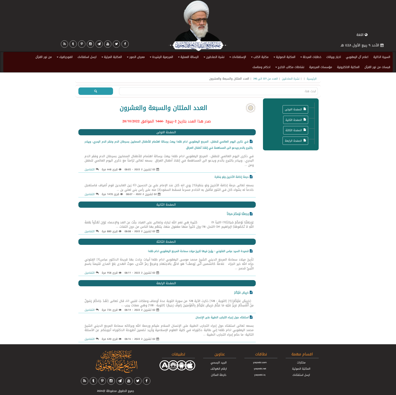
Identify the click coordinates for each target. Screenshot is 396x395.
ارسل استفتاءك (87, 57)
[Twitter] (116, 44)
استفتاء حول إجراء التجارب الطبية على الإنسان (222, 317)
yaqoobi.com (260, 362)
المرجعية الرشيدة (160, 57)
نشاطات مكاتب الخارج (289, 67)
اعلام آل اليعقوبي (357, 57)
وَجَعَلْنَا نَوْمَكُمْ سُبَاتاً (238, 213)
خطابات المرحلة (310, 57)
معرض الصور (135, 57)
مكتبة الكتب (259, 57)
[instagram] (90, 44)
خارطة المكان (218, 374)
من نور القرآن (43, 57)
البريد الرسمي (219, 362)
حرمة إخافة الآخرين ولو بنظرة (231, 176)
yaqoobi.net (260, 368)
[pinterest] (81, 44)
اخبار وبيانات (333, 57)
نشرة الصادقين (213, 57)
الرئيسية (312, 78)
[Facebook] (125, 44)
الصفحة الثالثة (293, 130)
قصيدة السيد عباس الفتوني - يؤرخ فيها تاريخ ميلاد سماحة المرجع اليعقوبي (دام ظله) (198, 251)
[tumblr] (73, 44)
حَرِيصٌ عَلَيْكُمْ (241, 292)
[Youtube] (107, 44)
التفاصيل (90, 169)
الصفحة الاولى (293, 109)
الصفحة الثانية (293, 119)
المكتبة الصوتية (283, 57)
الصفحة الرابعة (293, 140)
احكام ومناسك (261, 67)
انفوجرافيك (64, 57)
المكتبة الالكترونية (348, 67)
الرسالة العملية (188, 57)
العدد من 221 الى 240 (265, 78)
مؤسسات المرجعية (320, 67)
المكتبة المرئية (111, 57)
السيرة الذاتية (381, 57)
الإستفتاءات (237, 57)
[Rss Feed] (64, 44)
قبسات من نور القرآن (377, 67)
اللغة (360, 35)
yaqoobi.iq (259, 374)
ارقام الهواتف (218, 368)
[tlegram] (99, 44)
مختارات (301, 362)
